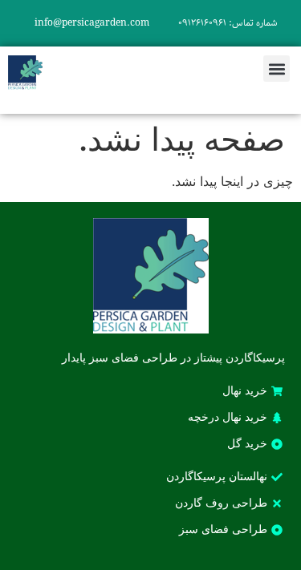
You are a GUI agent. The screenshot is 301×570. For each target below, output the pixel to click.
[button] (276, 68)
